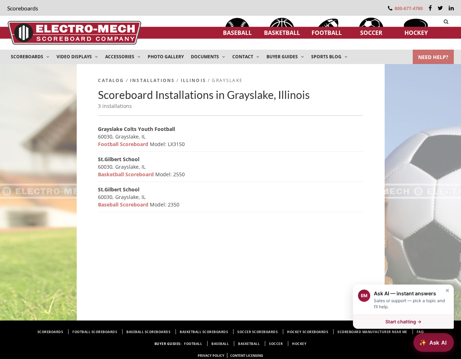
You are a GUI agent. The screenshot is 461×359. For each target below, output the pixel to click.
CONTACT (243, 57)
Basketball (282, 33)
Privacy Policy (211, 355)
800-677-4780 (409, 8)
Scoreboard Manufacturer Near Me (372, 332)
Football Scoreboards (94, 332)
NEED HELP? (433, 57)
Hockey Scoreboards (307, 332)
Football (327, 33)
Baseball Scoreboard (124, 204)
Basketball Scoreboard (126, 174)
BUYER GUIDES (283, 57)
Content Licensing (246, 355)
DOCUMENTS (205, 57)
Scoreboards (50, 332)
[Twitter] (440, 8)
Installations (152, 80)
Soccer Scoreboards (257, 332)
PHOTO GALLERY (166, 57)
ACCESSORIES (120, 57)
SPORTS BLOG (327, 57)
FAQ (420, 332)
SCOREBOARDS (27, 57)
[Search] (446, 21)
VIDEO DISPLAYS (75, 57)
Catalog (111, 80)
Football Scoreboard (124, 144)
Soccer (371, 33)
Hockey (416, 33)
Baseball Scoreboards (148, 332)
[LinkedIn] (451, 8)
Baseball (237, 33)
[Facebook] (430, 8)
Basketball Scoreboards (204, 332)
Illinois (193, 80)
